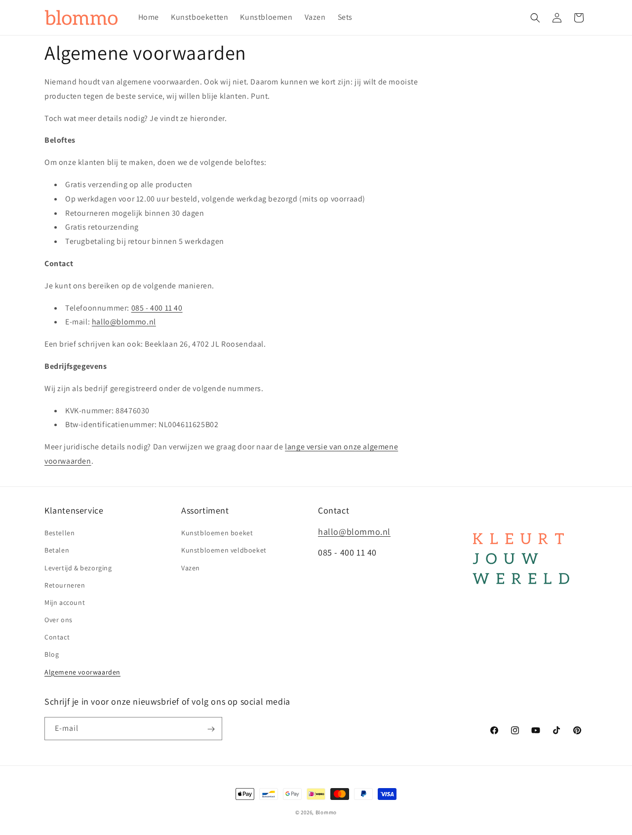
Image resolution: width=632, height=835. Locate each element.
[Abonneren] (211, 729)
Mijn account (64, 602)
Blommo (326, 812)
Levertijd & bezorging (78, 567)
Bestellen (59, 533)
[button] (535, 18)
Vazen (190, 567)
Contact (57, 637)
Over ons (58, 619)
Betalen (56, 550)
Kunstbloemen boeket (217, 533)
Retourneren (64, 585)
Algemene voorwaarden (82, 672)
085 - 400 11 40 (157, 308)
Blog (51, 654)
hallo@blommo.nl (124, 322)
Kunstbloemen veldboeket (224, 550)
